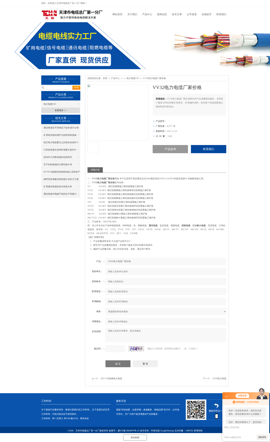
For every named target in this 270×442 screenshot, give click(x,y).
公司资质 (192, 14)
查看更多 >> (61, 110)
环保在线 (155, 430)
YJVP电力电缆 (219, 378)
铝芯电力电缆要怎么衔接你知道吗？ (61, 142)
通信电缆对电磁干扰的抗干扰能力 (60, 194)
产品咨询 (170, 149)
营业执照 (135, 437)
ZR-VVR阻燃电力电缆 (111, 378)
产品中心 (147, 14)
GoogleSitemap (167, 430)
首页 (105, 78)
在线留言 (207, 14)
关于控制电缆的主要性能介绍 (58, 164)
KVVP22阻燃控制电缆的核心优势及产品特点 (62, 173)
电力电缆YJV (50, 104)
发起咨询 (262, 437)
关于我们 (132, 14)
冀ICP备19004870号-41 (128, 430)
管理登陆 (198, 430)
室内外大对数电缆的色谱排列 (58, 157)
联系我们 (221, 14)
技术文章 (177, 14)
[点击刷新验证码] (136, 348)
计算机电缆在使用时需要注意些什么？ (60, 151)
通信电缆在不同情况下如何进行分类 (61, 128)
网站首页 (117, 14)
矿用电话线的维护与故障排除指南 (60, 135)
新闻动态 (162, 14)
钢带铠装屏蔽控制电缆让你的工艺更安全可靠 (61, 180)
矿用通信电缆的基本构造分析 (58, 186)
